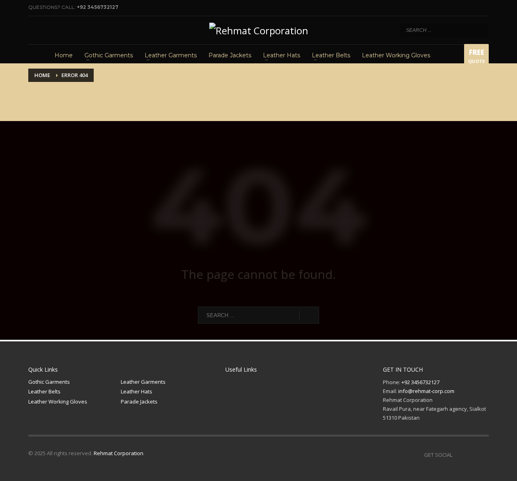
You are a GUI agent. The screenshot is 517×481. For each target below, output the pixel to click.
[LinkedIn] (59, 30)
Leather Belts (44, 391)
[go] (481, 30)
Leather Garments (143, 381)
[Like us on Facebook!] (458, 455)
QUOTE (476, 56)
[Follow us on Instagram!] (470, 455)
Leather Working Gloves (57, 401)
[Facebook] (34, 30)
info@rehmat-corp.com (426, 391)
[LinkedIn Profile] (483, 455)
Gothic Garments (49, 381)
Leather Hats (136, 391)
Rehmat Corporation (118, 453)
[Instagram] (46, 30)
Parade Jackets (139, 401)
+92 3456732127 (97, 7)
